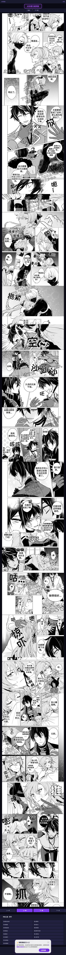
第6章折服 (36, 927)
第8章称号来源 (37, 931)
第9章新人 (5, 934)
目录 (29, 10)
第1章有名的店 (6, 921)
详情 (64, 1)
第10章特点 (36, 934)
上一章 (24, 910)
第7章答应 (5, 931)
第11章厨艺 (5, 937)
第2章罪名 (36, 921)
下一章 (36, 10)
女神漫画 (3, 1)
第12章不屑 (36, 937)
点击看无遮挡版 (33, 6)
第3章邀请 (5, 924)
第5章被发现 (6, 927)
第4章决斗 (36, 924)
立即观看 (44, 950)
